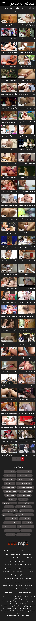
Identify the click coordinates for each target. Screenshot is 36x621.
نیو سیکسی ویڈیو (9, 526)
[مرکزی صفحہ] (18, 544)
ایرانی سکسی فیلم (12, 575)
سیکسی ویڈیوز (8, 515)
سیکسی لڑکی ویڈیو (9, 503)
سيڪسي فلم (23, 561)
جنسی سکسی (30, 550)
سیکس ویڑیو (23, 499)
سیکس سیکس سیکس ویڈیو (25, 487)
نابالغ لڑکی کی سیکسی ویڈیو (23, 564)
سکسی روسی (9, 581)
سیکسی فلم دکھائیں (26, 503)
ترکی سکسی (6, 550)
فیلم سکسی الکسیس (20, 568)
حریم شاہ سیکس (9, 475)
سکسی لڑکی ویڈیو (27, 557)
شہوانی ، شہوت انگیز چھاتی (18, 588)
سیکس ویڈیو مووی (10, 491)
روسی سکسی (6, 571)
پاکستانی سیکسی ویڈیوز (12, 554)
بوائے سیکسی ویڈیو (25, 475)
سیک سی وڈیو (9, 483)
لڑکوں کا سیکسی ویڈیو (12, 522)
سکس (30, 568)
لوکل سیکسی (27, 522)
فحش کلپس (29, 578)
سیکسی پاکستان (7, 585)
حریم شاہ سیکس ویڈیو (25, 479)
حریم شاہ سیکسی (9, 479)
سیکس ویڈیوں (10, 495)
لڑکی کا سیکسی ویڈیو (25, 526)
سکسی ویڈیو (7, 564)
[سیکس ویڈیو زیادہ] (3, 3)
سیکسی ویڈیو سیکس (26, 511)
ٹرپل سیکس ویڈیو (23, 534)
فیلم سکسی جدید (17, 571)
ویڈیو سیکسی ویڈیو (12, 530)
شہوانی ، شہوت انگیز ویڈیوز (13, 578)
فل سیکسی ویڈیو (11, 518)
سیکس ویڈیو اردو (25, 491)
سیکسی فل (12, 499)
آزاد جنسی (13, 561)
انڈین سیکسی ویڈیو (24, 471)
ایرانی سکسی (27, 554)
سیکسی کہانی (29, 571)
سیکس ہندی (16, 557)
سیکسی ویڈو (9, 507)
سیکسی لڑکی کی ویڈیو (23, 507)
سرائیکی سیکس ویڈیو (24, 483)
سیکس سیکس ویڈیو (9, 487)
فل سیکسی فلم (25, 518)
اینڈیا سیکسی (10, 471)
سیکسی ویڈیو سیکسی (10, 511)
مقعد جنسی (19, 585)
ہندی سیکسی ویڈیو (18, 550)
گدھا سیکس (10, 534)
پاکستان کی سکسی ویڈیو (22, 581)
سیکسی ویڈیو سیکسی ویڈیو (24, 515)
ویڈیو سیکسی (26, 530)
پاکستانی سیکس (25, 575)
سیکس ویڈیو (6, 557)
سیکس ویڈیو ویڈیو (24, 495)
